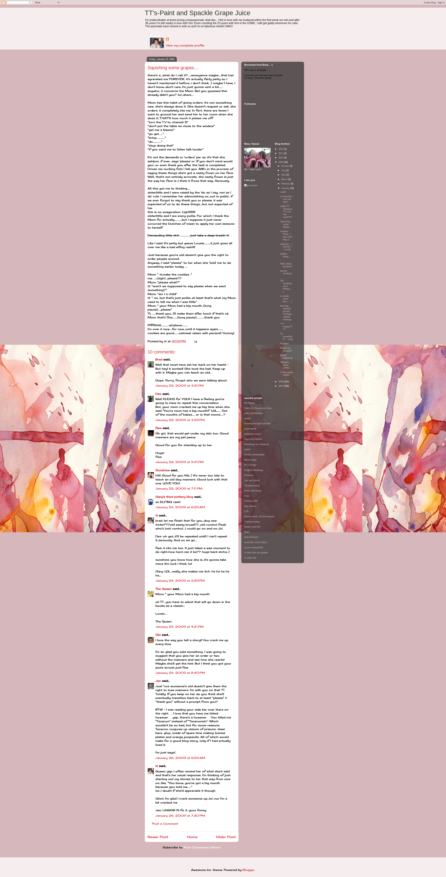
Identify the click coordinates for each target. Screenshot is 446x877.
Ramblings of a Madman (256, 444)
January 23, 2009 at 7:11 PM (178, 488)
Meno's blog (250, 459)
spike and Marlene (253, 413)
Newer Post (158, 837)
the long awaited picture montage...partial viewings (286, 313)
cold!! (283, 192)
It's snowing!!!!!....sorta (286, 336)
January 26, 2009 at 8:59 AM (180, 758)
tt (156, 515)
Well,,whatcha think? (286, 265)
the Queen (249, 403)
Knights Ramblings (253, 470)
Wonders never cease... (285, 365)
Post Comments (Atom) (202, 847)
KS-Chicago (250, 465)
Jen (158, 680)
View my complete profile (185, 45)
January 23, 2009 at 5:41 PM (179, 462)
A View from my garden (256, 552)
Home (192, 837)
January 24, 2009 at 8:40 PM (180, 672)
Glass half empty (253, 490)
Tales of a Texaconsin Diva (258, 408)
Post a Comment (165, 823)
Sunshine (162, 470)
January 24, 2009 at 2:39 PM (180, 580)
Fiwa (246, 496)
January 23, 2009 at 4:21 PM (179, 385)
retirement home (252, 434)
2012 (281, 149)
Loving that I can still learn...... (286, 199)
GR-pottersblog (251, 485)
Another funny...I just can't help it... (286, 235)
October (285, 166)
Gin (158, 634)
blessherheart (251, 537)
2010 (281, 157)
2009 (281, 162)
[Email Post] (195, 341)
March (284, 179)
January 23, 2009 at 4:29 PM (180, 420)
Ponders (284, 343)
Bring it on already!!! (286, 349)
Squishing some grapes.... (286, 224)
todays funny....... (286, 256)
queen (247, 449)
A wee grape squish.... (286, 373)
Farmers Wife (251, 501)
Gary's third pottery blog (174, 496)
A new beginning (286, 356)
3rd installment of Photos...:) (286, 286)
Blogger (248, 870)
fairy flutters (250, 506)
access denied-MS (253, 547)
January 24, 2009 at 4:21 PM (179, 626)
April (283, 174)
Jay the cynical (252, 480)
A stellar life (250, 558)
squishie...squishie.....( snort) (286, 247)
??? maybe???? (286, 327)
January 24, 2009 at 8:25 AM (180, 507)
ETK (246, 511)
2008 (281, 381)
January (285, 188)
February (286, 183)
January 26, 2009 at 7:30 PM (180, 815)
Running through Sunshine (257, 423)
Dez (158, 393)
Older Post (226, 837)
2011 (281, 153)
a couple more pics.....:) (286, 299)
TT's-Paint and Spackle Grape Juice (197, 13)
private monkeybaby (254, 454)
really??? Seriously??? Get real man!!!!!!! (286, 211)
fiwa (158, 428)
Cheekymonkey (252, 521)
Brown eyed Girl (252, 526)
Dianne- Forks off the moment (259, 516)
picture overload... (286, 274)
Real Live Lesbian (253, 439)
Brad (158, 359)
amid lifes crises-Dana (255, 542)
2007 (281, 386)
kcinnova (248, 475)
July (283, 170)
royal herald (250, 428)
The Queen (163, 589)
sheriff (247, 418)
